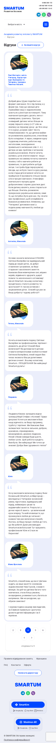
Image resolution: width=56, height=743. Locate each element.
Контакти (16, 665)
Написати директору (28, 673)
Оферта (27, 665)
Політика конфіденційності (17, 740)
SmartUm (24, 704)
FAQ (6, 665)
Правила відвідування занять (18, 659)
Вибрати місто (15, 24)
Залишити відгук (32, 45)
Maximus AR (30, 722)
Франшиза (41, 659)
